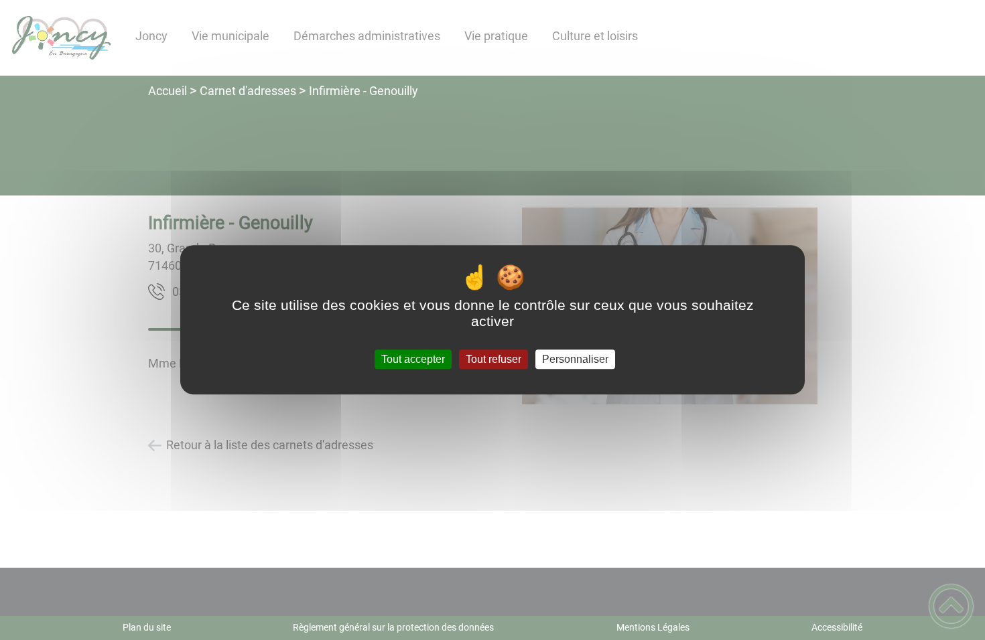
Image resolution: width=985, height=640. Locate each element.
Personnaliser (575, 359)
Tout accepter (413, 359)
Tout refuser (493, 359)
